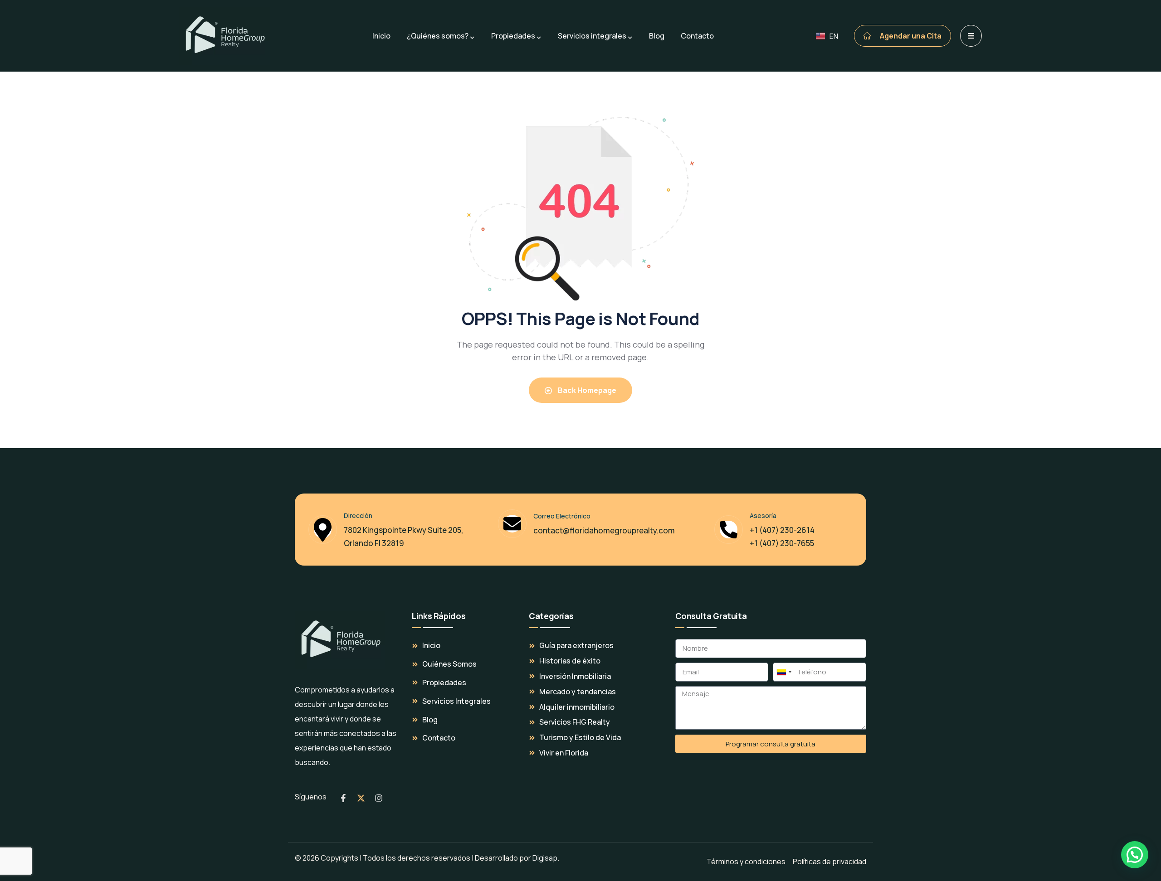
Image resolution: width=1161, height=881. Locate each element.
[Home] (340, 640)
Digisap (544, 858)
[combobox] (783, 672)
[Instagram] (378, 798)
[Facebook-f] (343, 798)
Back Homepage (586, 390)
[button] (1134, 854)
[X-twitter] (361, 798)
